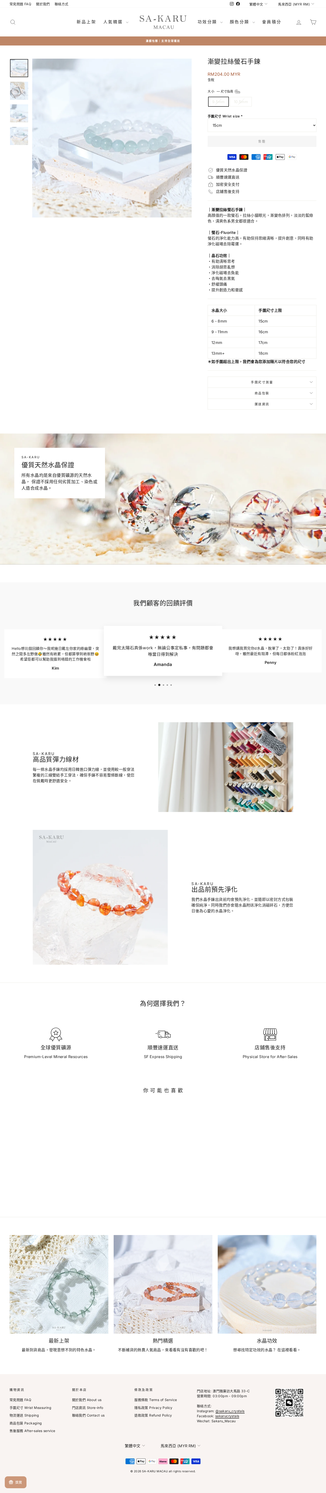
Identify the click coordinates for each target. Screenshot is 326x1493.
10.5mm (241, 101)
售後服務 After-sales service (32, 1431)
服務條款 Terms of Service (155, 1400)
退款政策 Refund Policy (153, 1415)
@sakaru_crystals (230, 1411)
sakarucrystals (227, 1416)
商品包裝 (262, 393)
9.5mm (218, 101)
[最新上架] (59, 1284)
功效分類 (208, 22)
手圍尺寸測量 (262, 382)
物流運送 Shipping (24, 1415)
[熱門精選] (163, 1284)
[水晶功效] (267, 1284)
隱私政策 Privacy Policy (153, 1408)
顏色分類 (240, 22)
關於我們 (43, 4)
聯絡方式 (61, 4)
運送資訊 (262, 404)
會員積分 (272, 22)
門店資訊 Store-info (87, 1408)
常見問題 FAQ (20, 4)
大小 (221, 91)
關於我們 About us (87, 1400)
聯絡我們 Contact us (88, 1415)
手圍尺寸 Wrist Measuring (30, 1408)
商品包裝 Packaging (26, 1423)
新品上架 (86, 22)
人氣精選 (114, 22)
